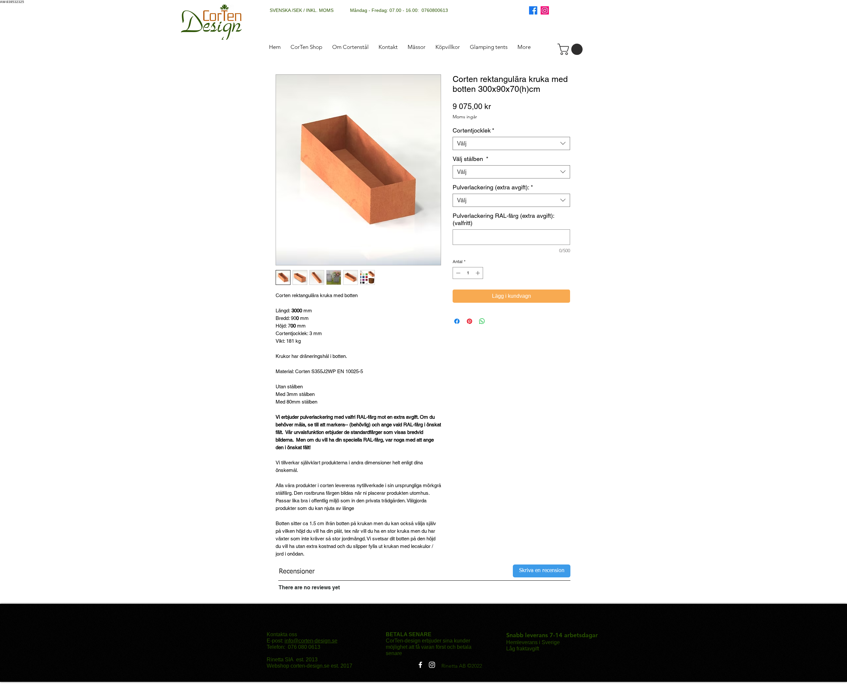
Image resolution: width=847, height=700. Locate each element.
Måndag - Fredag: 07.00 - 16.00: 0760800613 (399, 10)
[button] (571, 49)
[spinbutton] (468, 273)
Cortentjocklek (473, 130)
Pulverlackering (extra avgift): (493, 187)
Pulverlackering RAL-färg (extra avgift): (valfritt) (503, 219)
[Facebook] (533, 10)
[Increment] (478, 273)
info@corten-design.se (311, 640)
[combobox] (511, 143)
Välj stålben (470, 158)
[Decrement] (458, 273)
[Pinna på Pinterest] (469, 321)
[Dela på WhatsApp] (482, 321)
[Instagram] (545, 10)
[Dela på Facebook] (457, 321)
